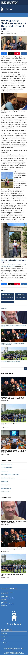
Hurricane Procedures (6, 488)
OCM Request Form (5, 492)
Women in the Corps (8, 302)
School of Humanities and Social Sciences (7, 298)
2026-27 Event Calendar (6, 467)
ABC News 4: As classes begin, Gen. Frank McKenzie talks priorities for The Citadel (13, 326)
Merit (20, 624)
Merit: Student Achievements (8, 478)
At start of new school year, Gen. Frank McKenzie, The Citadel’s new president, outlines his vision (13, 344)
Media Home (4, 633)
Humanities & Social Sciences (7, 33)
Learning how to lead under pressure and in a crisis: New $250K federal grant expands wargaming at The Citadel (10, 2)
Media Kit (3, 640)
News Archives (4, 481)
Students (15, 33)
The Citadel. (11, 652)
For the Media (4, 471)
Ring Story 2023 (21, 294)
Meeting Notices (5, 643)
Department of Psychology (7, 294)
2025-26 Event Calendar (6, 464)
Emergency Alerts (5, 485)
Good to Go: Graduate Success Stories (10, 474)
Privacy (22, 653)
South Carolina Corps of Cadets (21, 298)
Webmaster (6, 653)
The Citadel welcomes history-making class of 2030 (10, 361)
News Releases (4, 636)
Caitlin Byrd (4, 602)
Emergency (12, 653)
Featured (23, 31)
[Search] (25, 368)
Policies (18, 653)
